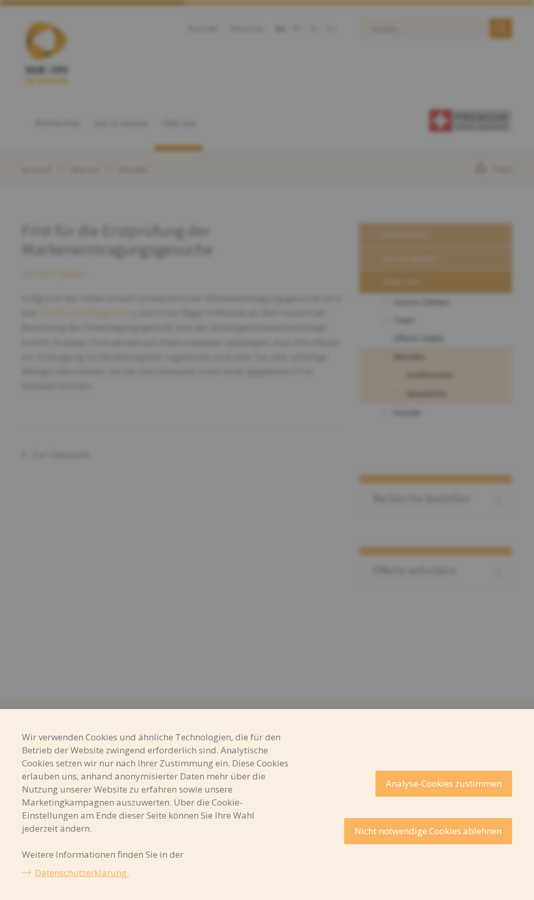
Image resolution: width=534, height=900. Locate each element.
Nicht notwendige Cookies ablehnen (428, 831)
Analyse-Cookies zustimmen (444, 783)
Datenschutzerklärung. (82, 873)
